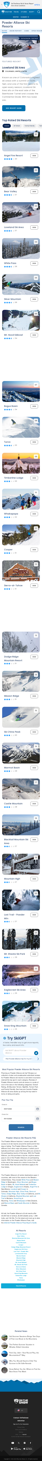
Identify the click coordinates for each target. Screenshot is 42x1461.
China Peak (24, 1191)
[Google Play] (16, 1448)
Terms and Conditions (21, 1429)
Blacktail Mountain (22, 1196)
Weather (8, 12)
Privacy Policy (21, 1427)
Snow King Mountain (21, 1273)
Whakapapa (21, 1200)
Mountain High (14, 1191)
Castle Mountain (24, 1203)
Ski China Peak (21, 1271)
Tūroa (11, 1200)
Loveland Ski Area (21, 1254)
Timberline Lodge (20, 1275)
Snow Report (16, 31)
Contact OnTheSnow (20, 1418)
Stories (24, 12)
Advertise (21, 1421)
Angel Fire (33, 1186)
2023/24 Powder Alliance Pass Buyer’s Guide (20, 1222)
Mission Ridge (21, 1258)
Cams (26, 31)
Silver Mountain (22, 1182)
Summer (24, 17)
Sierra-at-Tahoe (21, 1267)
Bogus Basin (21, 1240)
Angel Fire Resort (21, 1234)
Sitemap (21, 1432)
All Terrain (17, 126)
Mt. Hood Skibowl (18, 1184)
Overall (6, 126)
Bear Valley (21, 1193)
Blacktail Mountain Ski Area (21, 1238)
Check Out (5, 1114)
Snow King (18, 1198)
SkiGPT (31, 12)
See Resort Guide (14, 108)
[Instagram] (24, 1443)
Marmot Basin (9, 1203)
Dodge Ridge (11, 1193)
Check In (4, 1104)
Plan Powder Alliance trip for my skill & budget (22, 1059)
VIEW (34, 156)
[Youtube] (12, 1443)
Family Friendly (30, 126)
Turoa (21, 1278)
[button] (39, 12)
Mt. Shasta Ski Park (21, 1264)
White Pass (26, 1180)
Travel (16, 12)
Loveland (14, 1189)
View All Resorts (21, 1286)
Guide (4, 31)
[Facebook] (30, 1443)
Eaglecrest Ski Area (21, 1249)
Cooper (23, 1189)
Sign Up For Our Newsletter (21, 1424)
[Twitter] (18, 1443)
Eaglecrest (18, 1186)
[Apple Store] (28, 1448)
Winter (16, 17)
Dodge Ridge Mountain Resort (21, 1247)
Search (21, 1127)
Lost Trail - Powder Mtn (21, 1251)
